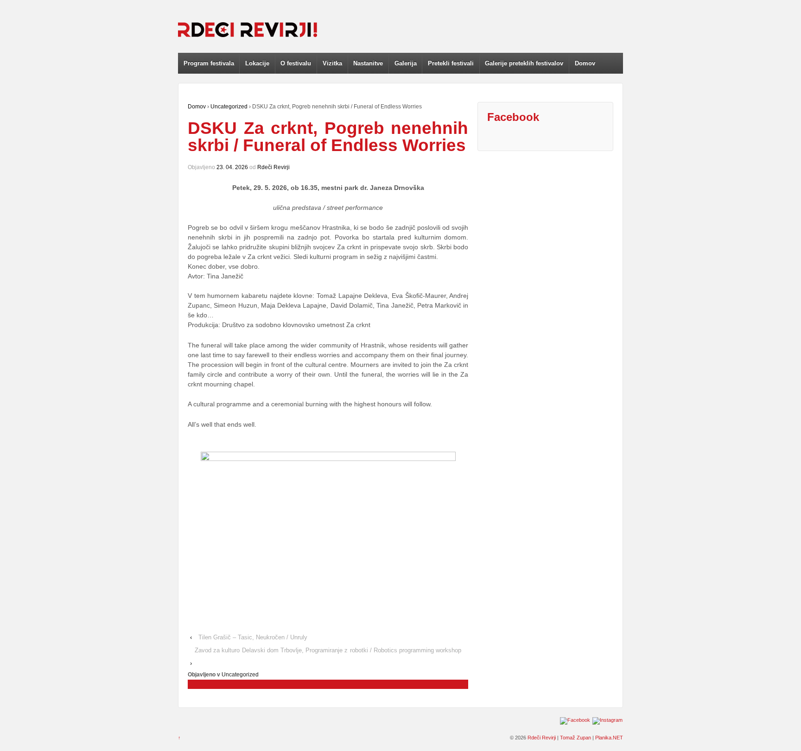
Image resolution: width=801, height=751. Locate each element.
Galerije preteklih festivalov (524, 63)
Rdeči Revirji (273, 167)
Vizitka (332, 63)
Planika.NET (609, 737)
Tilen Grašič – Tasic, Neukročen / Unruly (252, 637)
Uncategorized (229, 106)
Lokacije (257, 63)
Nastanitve (368, 63)
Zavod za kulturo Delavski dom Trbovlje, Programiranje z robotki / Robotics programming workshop (328, 650)
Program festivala (209, 63)
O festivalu (295, 63)
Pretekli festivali (451, 63)
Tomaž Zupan (575, 737)
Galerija (405, 63)
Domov (585, 63)
